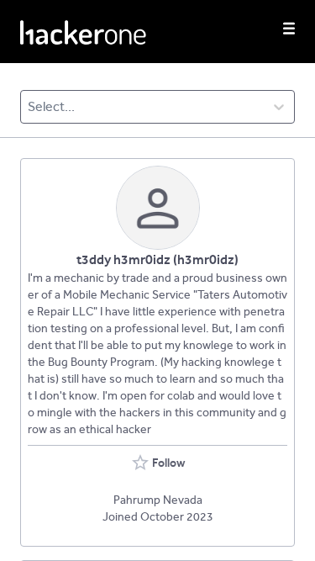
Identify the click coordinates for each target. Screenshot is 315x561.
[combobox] (29, 107)
